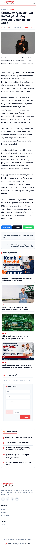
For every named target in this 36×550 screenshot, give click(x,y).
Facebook (7, 227)
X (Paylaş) (18, 227)
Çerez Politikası (6, 531)
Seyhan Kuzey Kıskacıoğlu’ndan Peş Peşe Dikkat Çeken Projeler (18, 448)
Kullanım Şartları (6, 528)
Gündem (13, 9)
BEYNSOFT (28, 543)
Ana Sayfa (4, 9)
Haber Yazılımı (12, 543)
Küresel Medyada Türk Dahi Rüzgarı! (18, 443)
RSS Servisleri (5, 515)
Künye (3, 509)
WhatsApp (29, 227)
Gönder (25, 417)
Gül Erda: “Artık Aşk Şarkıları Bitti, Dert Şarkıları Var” (18, 463)
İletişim (3, 512)
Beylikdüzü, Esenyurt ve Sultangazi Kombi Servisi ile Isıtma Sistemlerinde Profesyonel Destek (18, 456)
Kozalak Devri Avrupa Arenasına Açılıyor (18, 437)
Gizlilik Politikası (6, 525)
